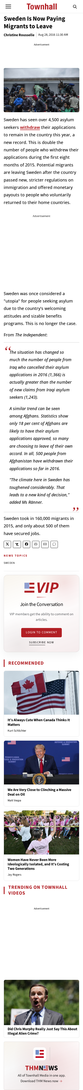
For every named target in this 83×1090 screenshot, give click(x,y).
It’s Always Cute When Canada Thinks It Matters (39, 722)
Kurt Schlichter (17, 731)
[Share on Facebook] (26, 544)
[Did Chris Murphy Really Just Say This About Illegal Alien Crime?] (41, 1002)
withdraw (30, 127)
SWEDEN (9, 563)
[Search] (75, 6)
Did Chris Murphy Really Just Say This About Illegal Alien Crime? (42, 1031)
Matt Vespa (14, 800)
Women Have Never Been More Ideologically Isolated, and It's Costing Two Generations (38, 864)
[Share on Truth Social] (17, 544)
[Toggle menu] (8, 6)
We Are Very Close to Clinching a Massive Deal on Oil (39, 792)
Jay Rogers (14, 875)
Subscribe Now (41, 642)
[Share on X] (7, 544)
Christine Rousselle (19, 35)
